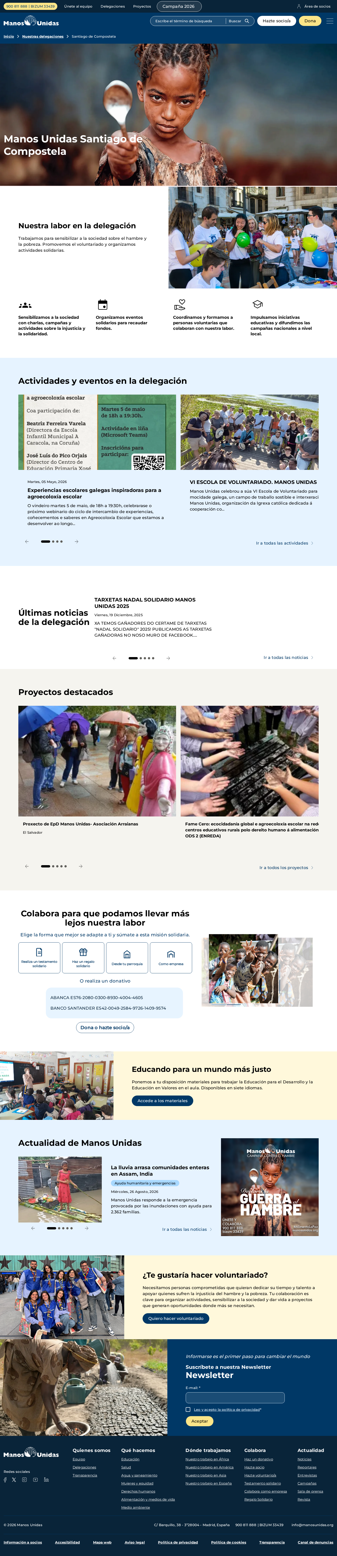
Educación (130, 1459)
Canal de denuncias (315, 1542)
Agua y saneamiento (139, 1475)
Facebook (5, 1479)
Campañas (307, 1483)
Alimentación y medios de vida (148, 1499)
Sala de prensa (310, 1491)
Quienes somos (92, 1450)
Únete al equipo (78, 6)
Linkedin (46, 1480)
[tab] (45, 541)
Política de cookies (228, 1542)
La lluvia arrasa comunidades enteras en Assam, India (117, 1190)
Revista (304, 1499)
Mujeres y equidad (137, 1483)
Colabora (255, 1450)
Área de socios (317, 6)
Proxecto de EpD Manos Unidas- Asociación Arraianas (97, 773)
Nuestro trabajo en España (208, 1483)
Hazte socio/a (277, 20)
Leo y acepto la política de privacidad (227, 1409)
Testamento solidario (262, 1483)
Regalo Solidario (258, 1499)
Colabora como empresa (265, 1491)
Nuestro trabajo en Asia (205, 1475)
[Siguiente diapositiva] (77, 542)
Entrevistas (307, 1475)
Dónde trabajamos (208, 1450)
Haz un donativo (258, 1459)
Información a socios (23, 1542)
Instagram (24, 1480)
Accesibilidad (67, 1542)
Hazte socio (254, 1467)
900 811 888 (16, 6)
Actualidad (311, 1450)
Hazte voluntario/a (260, 1475)
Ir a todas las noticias (286, 657)
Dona (310, 20)
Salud (126, 1467)
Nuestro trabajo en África (207, 1459)
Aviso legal (135, 1542)
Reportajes (307, 1467)
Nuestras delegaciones (43, 36)
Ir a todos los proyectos (284, 867)
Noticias (305, 1459)
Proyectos (142, 6)
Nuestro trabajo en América (209, 1467)
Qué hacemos (138, 1450)
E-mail (193, 1388)
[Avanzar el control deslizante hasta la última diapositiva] (27, 542)
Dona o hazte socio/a (105, 1027)
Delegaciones (113, 6)
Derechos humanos (138, 1491)
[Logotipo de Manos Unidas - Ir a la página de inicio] (31, 24)
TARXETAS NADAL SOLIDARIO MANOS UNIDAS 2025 (206, 617)
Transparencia (85, 1475)
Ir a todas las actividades (282, 543)
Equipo (79, 1459)
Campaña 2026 (178, 6)
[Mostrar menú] (328, 20)
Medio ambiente (135, 1507)
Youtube (35, 1480)
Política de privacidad (178, 1542)
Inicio (9, 36)
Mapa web (102, 1542)
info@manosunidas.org (312, 1525)
